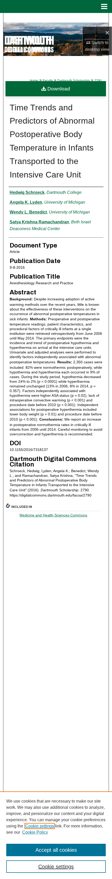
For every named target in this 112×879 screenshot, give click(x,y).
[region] (56, 835)
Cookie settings (39, 826)
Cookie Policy (35, 832)
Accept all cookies (56, 850)
